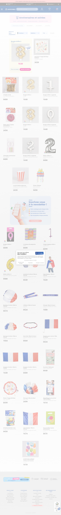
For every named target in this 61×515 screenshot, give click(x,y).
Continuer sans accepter (21, 263)
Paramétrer (30, 262)
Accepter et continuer (40, 262)
